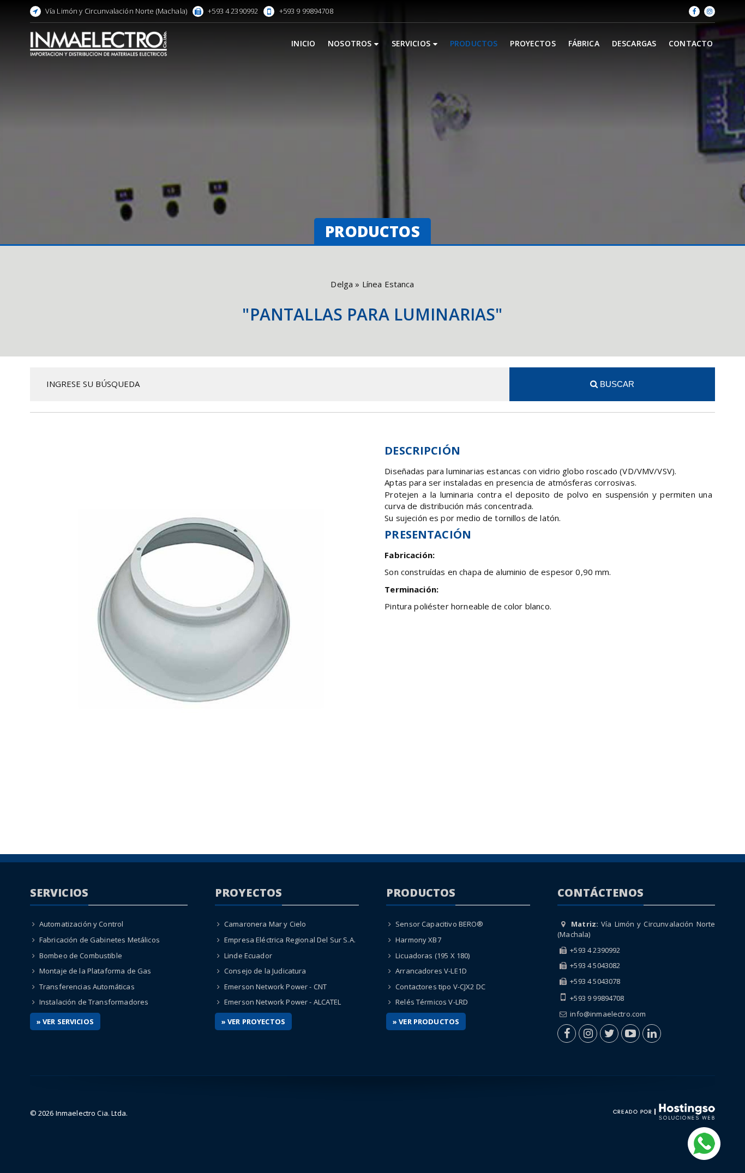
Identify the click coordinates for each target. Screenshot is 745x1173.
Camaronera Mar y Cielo (265, 924)
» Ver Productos (426, 1021)
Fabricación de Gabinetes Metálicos (99, 940)
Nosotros (349, 43)
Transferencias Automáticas (87, 986)
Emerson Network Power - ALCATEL (282, 1002)
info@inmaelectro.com (608, 1014)
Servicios (411, 43)
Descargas (634, 43)
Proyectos (532, 43)
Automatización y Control (81, 924)
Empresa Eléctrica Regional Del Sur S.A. (290, 940)
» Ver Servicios (65, 1021)
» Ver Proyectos (253, 1021)
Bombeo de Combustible (80, 955)
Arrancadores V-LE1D (431, 971)
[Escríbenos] (704, 1142)
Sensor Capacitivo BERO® (439, 924)
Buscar (616, 384)
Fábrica (583, 43)
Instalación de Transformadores (94, 1002)
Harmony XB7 (418, 940)
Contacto (691, 43)
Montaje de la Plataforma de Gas (95, 971)
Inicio (303, 43)
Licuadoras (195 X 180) (432, 955)
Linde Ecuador (248, 955)
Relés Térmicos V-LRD (431, 1002)
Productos (473, 43)
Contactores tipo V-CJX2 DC (440, 986)
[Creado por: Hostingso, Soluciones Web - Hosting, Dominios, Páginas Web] (664, 1111)
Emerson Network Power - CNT (275, 986)
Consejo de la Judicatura (265, 971)
